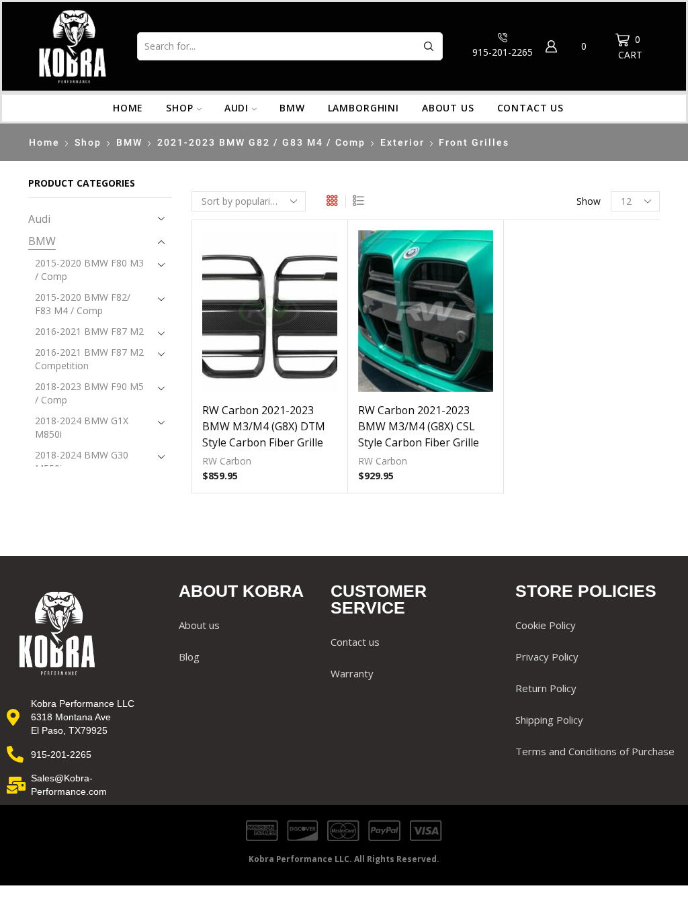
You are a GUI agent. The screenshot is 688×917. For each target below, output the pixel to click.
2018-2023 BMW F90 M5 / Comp (89, 393)
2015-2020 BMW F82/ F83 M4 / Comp (82, 304)
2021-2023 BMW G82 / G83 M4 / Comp (261, 142)
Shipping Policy (549, 719)
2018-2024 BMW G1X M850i (81, 427)
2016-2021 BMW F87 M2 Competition (89, 359)
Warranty (352, 673)
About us (448, 107)
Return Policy (545, 688)
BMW (292, 107)
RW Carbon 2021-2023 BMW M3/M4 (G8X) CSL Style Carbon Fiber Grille (418, 426)
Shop (179, 107)
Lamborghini (363, 107)
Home (128, 107)
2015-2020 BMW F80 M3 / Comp (89, 269)
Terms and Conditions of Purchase (595, 751)
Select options (425, 316)
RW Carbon (226, 460)
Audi (236, 107)
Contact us (530, 107)
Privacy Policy (546, 656)
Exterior (402, 142)
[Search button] (428, 46)
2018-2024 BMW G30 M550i (81, 461)
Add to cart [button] (269, 316)
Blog (189, 656)
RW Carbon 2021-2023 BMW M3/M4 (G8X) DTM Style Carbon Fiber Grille (263, 426)
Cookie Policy (545, 625)
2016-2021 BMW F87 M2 (89, 331)
